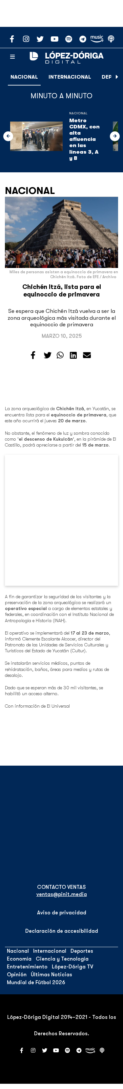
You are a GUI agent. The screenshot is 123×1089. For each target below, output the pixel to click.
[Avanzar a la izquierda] (8, 136)
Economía (19, 959)
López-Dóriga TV (72, 967)
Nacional (24, 77)
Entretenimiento (27, 967)
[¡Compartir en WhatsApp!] (60, 355)
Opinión (17, 975)
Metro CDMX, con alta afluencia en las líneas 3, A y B (84, 139)
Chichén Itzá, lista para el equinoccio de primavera (61, 290)
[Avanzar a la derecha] (117, 77)
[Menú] (12, 57)
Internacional (70, 77)
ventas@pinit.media (61, 894)
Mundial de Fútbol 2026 (36, 982)
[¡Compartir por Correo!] (87, 355)
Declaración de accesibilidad (61, 931)
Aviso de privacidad (61, 913)
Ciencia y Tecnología (62, 959)
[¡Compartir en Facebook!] (33, 355)
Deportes (82, 951)
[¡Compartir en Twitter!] (47, 355)
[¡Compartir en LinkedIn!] (73, 355)
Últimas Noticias (51, 975)
